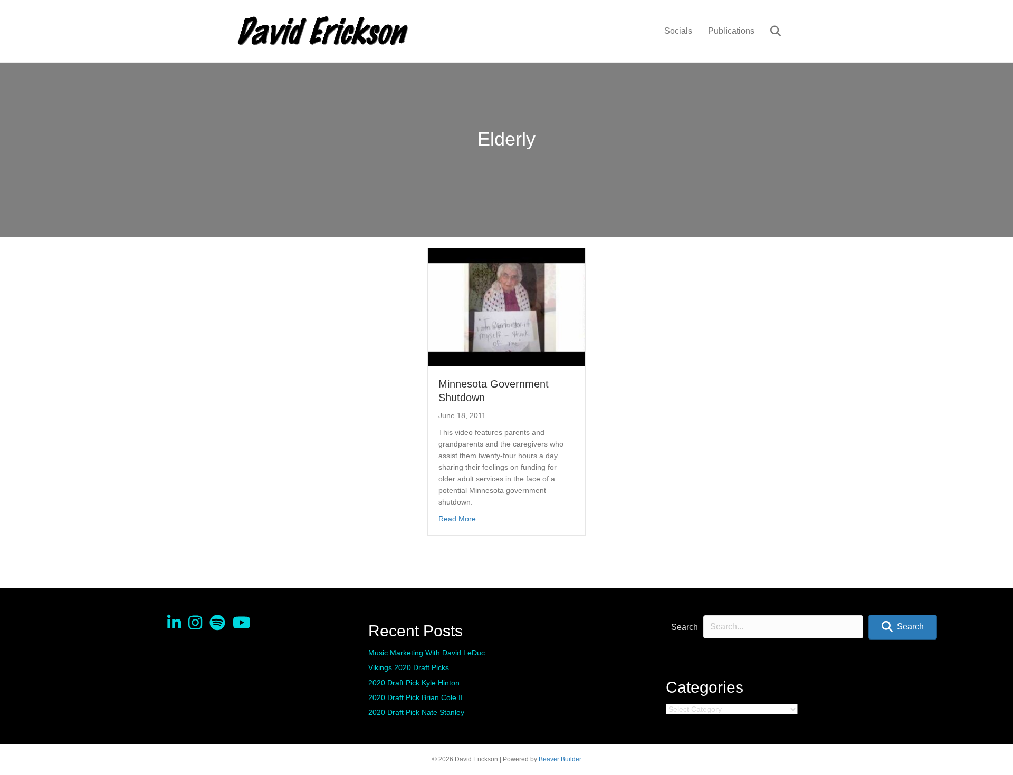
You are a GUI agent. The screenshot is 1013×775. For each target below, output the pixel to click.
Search (684, 627)
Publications (731, 30)
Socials (678, 30)
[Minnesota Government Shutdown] (506, 307)
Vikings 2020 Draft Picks (408, 667)
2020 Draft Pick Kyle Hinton (414, 683)
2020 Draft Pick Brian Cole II (415, 697)
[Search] (769, 31)
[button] (902, 627)
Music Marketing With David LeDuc (426, 652)
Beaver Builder (560, 759)
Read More (457, 518)
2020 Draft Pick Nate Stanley (416, 712)
